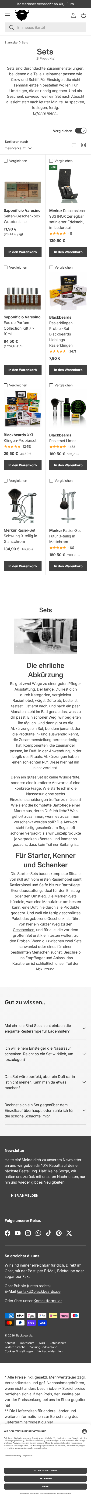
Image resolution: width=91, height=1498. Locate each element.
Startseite (11, 42)
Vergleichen (62, 131)
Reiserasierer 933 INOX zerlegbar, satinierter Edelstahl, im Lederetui (67, 219)
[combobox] (45, 27)
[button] (83, 15)
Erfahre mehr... (45, 113)
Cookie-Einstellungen (19, 1351)
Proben (23, 941)
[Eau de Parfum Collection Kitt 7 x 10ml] (23, 291)
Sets (25, 42)
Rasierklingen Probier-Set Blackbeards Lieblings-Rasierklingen (61, 331)
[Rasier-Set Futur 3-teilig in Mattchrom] (68, 504)
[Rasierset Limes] (68, 408)
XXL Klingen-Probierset (20, 437)
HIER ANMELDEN (24, 1195)
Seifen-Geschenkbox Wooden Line (22, 216)
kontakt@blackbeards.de (38, 1291)
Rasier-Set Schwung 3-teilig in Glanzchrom (20, 536)
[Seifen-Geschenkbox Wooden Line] (23, 184)
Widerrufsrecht (15, 1347)
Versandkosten (18, 1382)
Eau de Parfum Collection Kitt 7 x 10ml (22, 325)
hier (50, 1422)
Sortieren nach (16, 142)
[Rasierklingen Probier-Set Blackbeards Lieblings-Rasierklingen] (68, 291)
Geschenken (23, 929)
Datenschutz (57, 1343)
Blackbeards (23, 1335)
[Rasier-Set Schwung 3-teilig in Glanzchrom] (23, 504)
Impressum (27, 1343)
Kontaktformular (48, 1300)
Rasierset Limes (62, 438)
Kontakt (10, 1343)
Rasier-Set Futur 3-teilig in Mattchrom (65, 536)
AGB (42, 1343)
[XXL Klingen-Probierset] (23, 408)
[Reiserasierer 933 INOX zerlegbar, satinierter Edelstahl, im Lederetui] (68, 184)
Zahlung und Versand (43, 1347)
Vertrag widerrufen (50, 1351)
